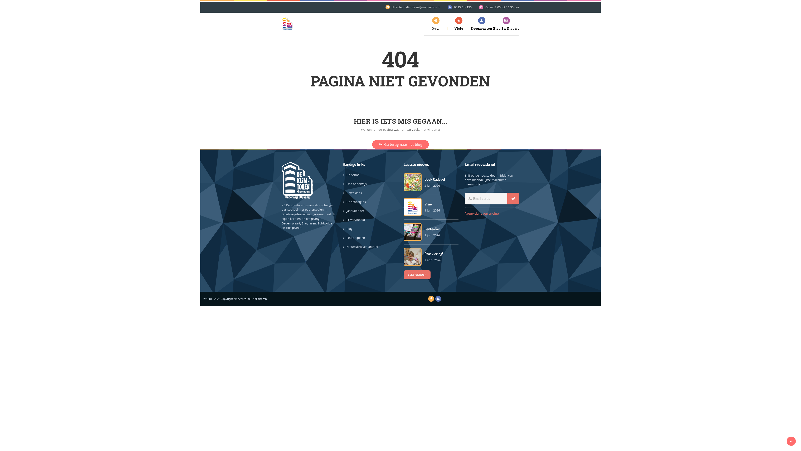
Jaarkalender (355, 211)
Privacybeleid (355, 220)
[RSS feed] (438, 299)
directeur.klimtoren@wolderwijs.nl (416, 7)
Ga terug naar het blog (402, 144)
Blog (349, 229)
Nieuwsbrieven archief (362, 247)
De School (353, 175)
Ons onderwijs (356, 184)
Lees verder (417, 275)
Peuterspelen (355, 238)
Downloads (354, 193)
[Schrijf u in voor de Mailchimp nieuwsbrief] (513, 198)
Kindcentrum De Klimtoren (250, 299)
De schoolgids (356, 202)
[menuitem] (435, 23)
